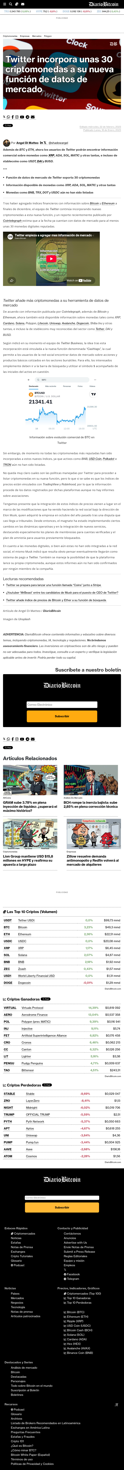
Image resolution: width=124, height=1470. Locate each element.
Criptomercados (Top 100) (83, 1293)
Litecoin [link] (43, 323)
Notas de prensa (22, 1311)
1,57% (106, 11)
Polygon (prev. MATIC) (36, 1021)
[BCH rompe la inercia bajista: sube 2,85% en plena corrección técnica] (91, 781)
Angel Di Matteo (27, 143)
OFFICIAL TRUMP (38, 1114)
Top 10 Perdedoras (78, 1302)
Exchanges (18, 1251)
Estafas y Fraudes (23, 1436)
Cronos (26, 1042)
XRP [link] (51, 155)
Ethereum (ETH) (77, 1316)
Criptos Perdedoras (23, 1085)
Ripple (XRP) (74, 1321)
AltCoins (7, 798)
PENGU (9, 1063)
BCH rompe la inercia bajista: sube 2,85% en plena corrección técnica (91, 805)
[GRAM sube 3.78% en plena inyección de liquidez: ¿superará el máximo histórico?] (30, 781)
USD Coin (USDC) (78, 1325)
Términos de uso (22, 1459)
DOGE (31, 11)
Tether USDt (26, 920)
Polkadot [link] (108, 459)
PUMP (8, 1142)
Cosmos (31, 1156)
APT (7, 1128)
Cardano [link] (8, 323)
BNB (7, 962)
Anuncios (70, 1238)
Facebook (73, 1274)
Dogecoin (24, 983)
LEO (118, 11)
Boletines (17, 1395)
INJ (6, 1028)
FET (7, 1035)
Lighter (26, 1056)
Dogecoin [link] (83, 323)
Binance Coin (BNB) (79, 1353)
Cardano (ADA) (76, 1339)
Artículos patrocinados (25, 1316)
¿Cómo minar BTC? (23, 1450)
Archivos (16, 1418)
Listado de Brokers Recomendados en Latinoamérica (45, 1423)
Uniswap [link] (54, 323)
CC (6, 1049)
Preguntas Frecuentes (25, 1432)
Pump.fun (32, 1142)
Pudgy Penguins (32, 1063)
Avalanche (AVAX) (78, 1348)
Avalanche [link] (68, 323)
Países (15, 1293)
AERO (8, 1014)
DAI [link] (39, 161)
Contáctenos (72, 1233)
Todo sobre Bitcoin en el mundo (31, 1386)
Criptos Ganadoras (23, 999)
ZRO (7, 1100)
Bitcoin (22, 927)
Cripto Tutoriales (22, 1256)
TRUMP (9, 1114)
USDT (8, 920)
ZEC (64, 11)
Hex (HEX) (73, 1344)
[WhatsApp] (9, 117)
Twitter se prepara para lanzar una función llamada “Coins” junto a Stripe (54, 585)
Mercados (36, 36)
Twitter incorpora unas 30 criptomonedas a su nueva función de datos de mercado (59, 74)
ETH (7, 934)
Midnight (31, 1107)
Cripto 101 (17, 1441)
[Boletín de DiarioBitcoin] (33, 117)
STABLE (9, 1094)
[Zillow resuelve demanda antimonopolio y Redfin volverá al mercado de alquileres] (94, 835)
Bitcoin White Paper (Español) (30, 1455)
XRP (7, 948)
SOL (7, 955)
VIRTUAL (10, 1008)
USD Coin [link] (95, 459)
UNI (6, 1135)
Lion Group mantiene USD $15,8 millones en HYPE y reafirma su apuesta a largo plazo (28, 860)
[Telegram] (28, 117)
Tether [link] (100, 329)
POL (7, 1021)
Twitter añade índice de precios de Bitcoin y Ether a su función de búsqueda (56, 600)
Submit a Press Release (79, 1251)
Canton (26, 1049)
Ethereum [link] (108, 203)
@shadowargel (58, 143)
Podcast (18, 1265)
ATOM (8, 1156)
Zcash (22, 969)
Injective (27, 1028)
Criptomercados (24, 1233)
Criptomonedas (10, 36)
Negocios (17, 1302)
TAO (7, 1070)
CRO (7, 1042)
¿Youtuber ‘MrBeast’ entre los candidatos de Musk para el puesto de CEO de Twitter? (62, 592)
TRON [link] (7, 464)
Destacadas (18, 1376)
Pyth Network (35, 1121)
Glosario (16, 1260)
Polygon (48, 36)
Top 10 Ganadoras (78, 1298)
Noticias (16, 1238)
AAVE (8, 1149)
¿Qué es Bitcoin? (22, 1446)
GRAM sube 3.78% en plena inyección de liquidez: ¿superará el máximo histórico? (30, 807)
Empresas (24, 36)
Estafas (16, 1242)
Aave (29, 1149)
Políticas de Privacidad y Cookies (32, 1464)
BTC (7, 927)
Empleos (69, 1265)
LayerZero (32, 1100)
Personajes (18, 1381)
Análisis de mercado (73, 798)
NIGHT (8, 1107)
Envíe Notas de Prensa (79, 1247)
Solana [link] (20, 323)
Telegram (72, 1279)
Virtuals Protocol (32, 1008)
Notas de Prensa (22, 1247)
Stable (30, 1094)
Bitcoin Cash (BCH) (79, 1330)
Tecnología (18, 1307)
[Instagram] (17, 117)
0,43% (79, 11)
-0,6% (17, 11)
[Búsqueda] (12, 4)
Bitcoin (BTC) (75, 1312)
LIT (6, 1056)
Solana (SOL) (75, 1335)
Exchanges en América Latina (30, 1427)
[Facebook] (13, 117)
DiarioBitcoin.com (113, 989)
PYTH (8, 1121)
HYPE (4, 11)
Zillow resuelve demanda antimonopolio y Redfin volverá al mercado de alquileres (93, 860)
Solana (22, 955)
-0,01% (51, 11)
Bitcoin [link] (94, 203)
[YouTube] (23, 117)
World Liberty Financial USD (36, 976)
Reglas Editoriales (75, 1256)
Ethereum (24, 934)
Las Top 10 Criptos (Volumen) (31, 912)
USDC (8, 941)
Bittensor (28, 1070)
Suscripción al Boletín (25, 1390)
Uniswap (31, 1135)
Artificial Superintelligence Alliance (44, 1035)
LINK (93, 11)
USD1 (7, 976)
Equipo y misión (74, 1260)
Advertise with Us (75, 1242)
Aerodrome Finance (35, 1014)
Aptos (30, 1128)
